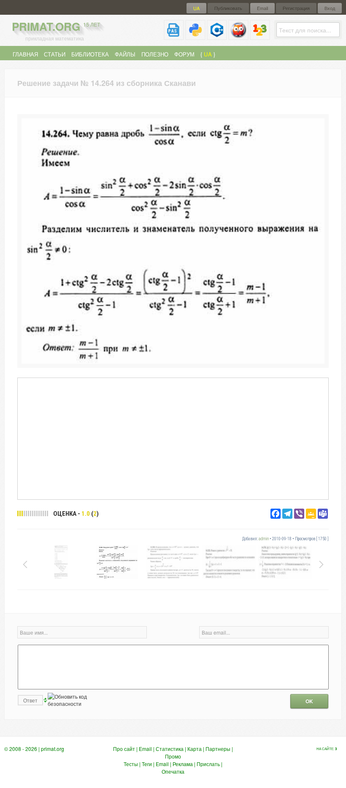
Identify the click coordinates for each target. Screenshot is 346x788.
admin (264, 538)
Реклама (183, 763)
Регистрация (296, 8)
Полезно (154, 54)
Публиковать (228, 8)
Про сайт (124, 748)
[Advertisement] (173, 438)
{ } (207, 54)
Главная (25, 54)
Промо (173, 756)
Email (262, 8)
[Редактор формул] (260, 36)
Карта (194, 748)
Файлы (125, 54)
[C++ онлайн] (217, 36)
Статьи (54, 54)
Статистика (170, 748)
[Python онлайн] (195, 36)
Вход (329, 8)
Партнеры (217, 748)
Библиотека (90, 54)
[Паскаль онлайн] (174, 36)
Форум (184, 54)
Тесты (131, 763)
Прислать (208, 763)
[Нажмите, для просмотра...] (173, 361)
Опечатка (173, 771)
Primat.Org (56, 26)
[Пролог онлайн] (238, 36)
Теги (147, 763)
